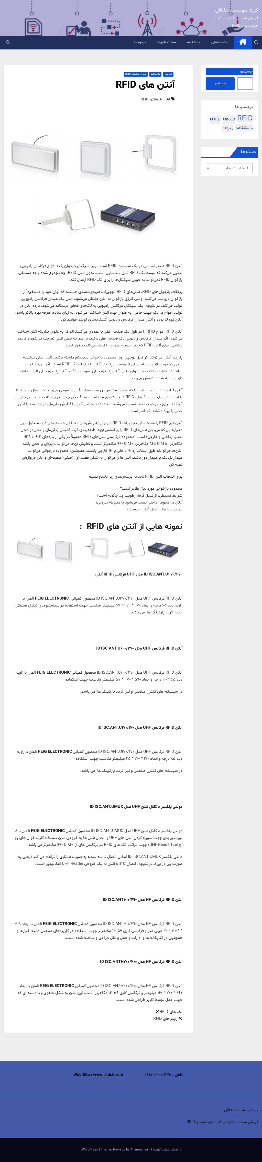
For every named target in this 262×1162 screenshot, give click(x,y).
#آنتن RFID (149, 99)
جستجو (246, 71)
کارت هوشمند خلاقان (236, 10)
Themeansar (139, 1149)
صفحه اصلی (219, 42)
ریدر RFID (227, 128)
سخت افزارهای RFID (135, 74)
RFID (245, 118)
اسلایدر (168, 74)
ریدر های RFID (165, 1019)
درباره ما (140, 42)
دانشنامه (193, 42)
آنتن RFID (229, 120)
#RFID (165, 99)
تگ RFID (215, 120)
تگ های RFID (171, 1012)
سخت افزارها (166, 42)
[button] (256, 43)
